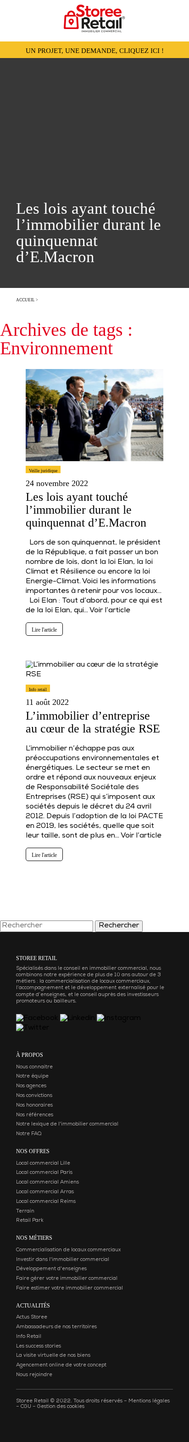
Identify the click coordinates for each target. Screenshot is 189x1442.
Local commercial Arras (45, 1192)
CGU (26, 1406)
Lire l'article (44, 630)
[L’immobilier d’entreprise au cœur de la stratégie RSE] (94, 684)
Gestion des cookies (60, 1406)
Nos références (34, 1115)
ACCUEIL (25, 300)
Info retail (38, 689)
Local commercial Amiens (47, 1182)
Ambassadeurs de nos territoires (56, 1327)
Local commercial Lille (43, 1163)
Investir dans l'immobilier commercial (62, 1259)
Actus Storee (31, 1317)
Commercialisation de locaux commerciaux (68, 1250)
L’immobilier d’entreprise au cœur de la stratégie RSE (93, 722)
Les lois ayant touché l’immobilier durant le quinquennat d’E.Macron (86, 509)
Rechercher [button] (119, 926)
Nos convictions (34, 1095)
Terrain (25, 1211)
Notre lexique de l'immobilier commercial (67, 1124)
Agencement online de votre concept (61, 1365)
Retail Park (30, 1220)
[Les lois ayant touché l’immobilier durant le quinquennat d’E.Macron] (94, 465)
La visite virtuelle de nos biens (53, 1355)
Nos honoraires (34, 1105)
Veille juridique (43, 470)
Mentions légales (149, 1401)
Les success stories (38, 1346)
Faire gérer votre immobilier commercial (66, 1278)
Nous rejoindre (34, 1375)
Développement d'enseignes (51, 1269)
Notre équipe (32, 1076)
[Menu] (16, 16)
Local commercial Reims (46, 1201)
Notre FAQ (28, 1134)
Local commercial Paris (44, 1172)
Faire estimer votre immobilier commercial (69, 1288)
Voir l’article (109, 611)
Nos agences (31, 1086)
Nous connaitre (34, 1067)
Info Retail (28, 1336)
